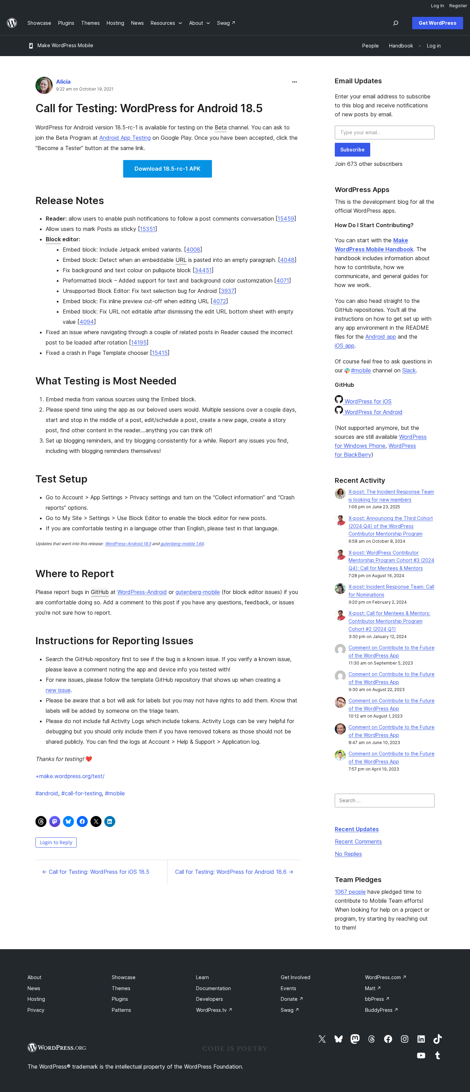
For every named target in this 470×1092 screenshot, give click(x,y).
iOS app (344, 345)
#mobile (361, 370)
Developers (209, 999)
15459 (286, 218)
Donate (292, 999)
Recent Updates (357, 829)
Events (288, 988)
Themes (121, 988)
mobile (115, 793)
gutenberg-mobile (197, 592)
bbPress (377, 999)
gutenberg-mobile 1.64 (182, 543)
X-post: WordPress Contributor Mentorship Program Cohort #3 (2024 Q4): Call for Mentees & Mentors (391, 560)
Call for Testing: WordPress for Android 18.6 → (234, 871)
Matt (373, 988)
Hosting (36, 999)
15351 (147, 228)
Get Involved (295, 977)
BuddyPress (381, 1010)
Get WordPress (438, 23)
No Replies (348, 853)
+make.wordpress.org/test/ (70, 776)
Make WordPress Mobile (65, 45)
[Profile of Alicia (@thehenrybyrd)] (44, 87)
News (34, 988)
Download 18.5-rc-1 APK (168, 168)
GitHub (100, 592)
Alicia (63, 81)
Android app (380, 336)
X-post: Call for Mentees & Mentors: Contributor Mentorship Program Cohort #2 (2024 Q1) (389, 621)
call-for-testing (81, 793)
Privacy (36, 1010)
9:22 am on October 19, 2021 (85, 89)
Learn (202, 977)
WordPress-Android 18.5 (128, 543)
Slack (409, 370)
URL (180, 259)
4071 (282, 280)
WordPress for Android (373, 412)
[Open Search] (395, 23)
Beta (221, 127)
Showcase (124, 977)
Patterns (121, 1010)
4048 (287, 259)
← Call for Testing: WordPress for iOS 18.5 (95, 871)
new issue (58, 690)
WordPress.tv (214, 1010)
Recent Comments (358, 841)
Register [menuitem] (458, 5)
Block (53, 239)
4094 (86, 321)
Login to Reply (56, 842)
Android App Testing (125, 137)
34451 (203, 270)
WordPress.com (386, 977)
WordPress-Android (142, 592)
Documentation (213, 988)
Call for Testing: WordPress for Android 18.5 (149, 108)
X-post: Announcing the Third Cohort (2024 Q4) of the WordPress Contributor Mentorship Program (391, 526)
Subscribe (352, 149)
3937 (227, 290)
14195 (139, 342)
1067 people (350, 891)
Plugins (120, 999)
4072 (219, 301)
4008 (193, 249)
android (46, 793)
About (34, 977)
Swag (290, 1010)
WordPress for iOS (367, 401)
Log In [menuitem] (437, 5)
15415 (160, 352)
